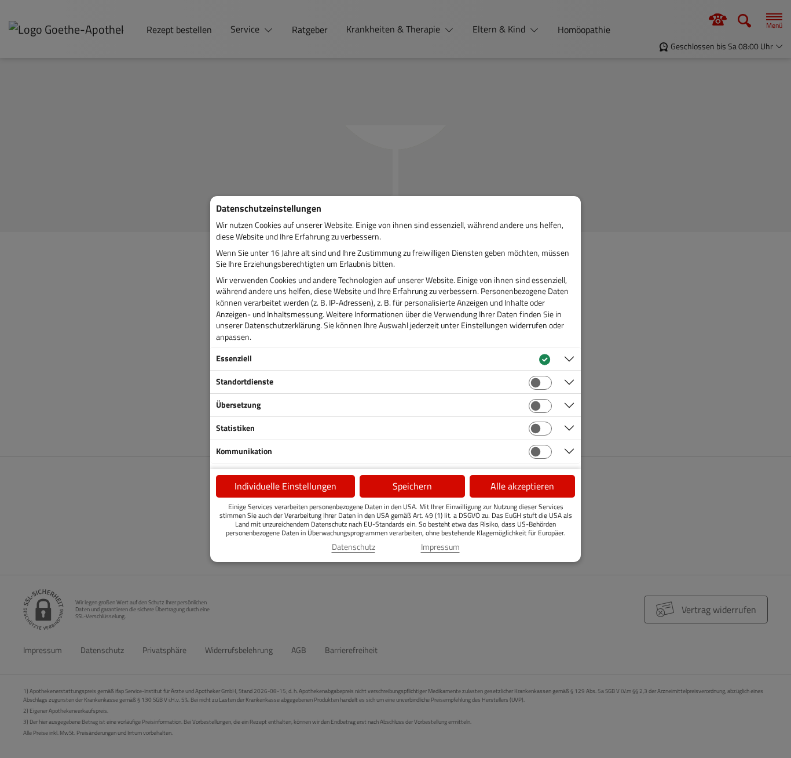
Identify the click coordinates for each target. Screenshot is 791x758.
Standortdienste (244, 381)
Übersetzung (238, 404)
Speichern (412, 486)
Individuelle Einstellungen (285, 486)
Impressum (440, 547)
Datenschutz (353, 547)
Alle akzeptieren (522, 486)
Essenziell (234, 358)
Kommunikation (244, 451)
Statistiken (235, 428)
